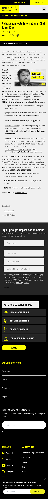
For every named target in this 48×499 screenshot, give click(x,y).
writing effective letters (23, 188)
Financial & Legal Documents (33, 453)
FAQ (23, 467)
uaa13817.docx (9, 215)
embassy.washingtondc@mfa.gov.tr (18, 149)
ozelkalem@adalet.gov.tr (28, 131)
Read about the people (25, 181)
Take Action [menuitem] (19, 2)
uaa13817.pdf (9, 210)
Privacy (19, 282)
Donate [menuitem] (41, 3)
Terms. (26, 282)
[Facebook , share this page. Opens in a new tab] (9, 35)
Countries (6, 388)
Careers (24, 472)
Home (7, 16)
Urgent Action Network (19, 16)
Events (24, 462)
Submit (6, 288)
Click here (36, 157)
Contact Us (26, 457)
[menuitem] (3, 2)
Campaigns (6, 371)
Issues (4, 379)
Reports (5, 396)
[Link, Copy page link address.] (17, 35)
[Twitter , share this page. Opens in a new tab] (13, 35)
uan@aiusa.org (21, 192)
